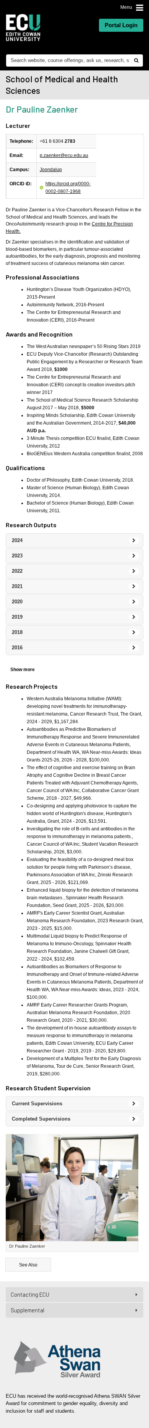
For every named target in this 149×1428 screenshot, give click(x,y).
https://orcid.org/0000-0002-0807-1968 (68, 187)
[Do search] (136, 60)
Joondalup (51, 169)
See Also (28, 1265)
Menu (126, 7)
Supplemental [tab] (27, 1310)
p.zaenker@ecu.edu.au (64, 155)
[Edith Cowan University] (23, 27)
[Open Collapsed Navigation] (139, 8)
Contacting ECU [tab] (30, 1294)
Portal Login (121, 25)
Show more (22, 669)
